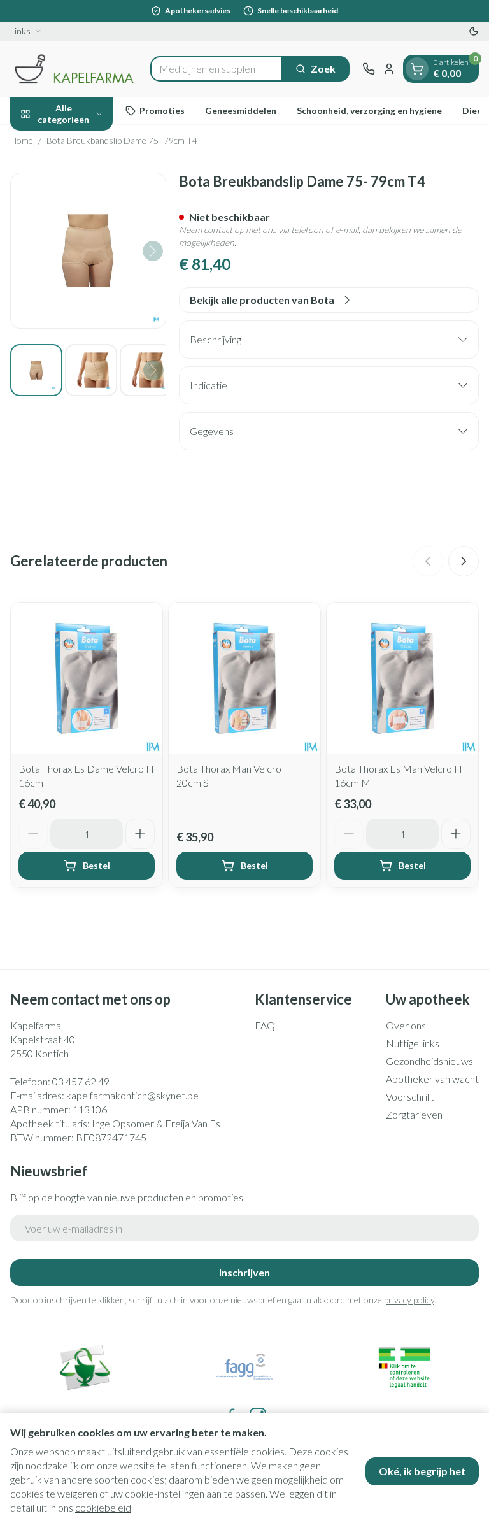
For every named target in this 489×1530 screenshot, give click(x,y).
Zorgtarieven (414, 1114)
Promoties (162, 110)
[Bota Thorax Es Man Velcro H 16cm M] (402, 678)
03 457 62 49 (81, 1081)
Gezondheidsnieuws (429, 1061)
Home (21, 140)
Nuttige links (412, 1043)
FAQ (265, 1025)
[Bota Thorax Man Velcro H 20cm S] (244, 678)
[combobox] (216, 69)
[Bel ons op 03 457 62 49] (368, 68)
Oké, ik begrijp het (422, 1471)
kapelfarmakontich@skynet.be (132, 1095)
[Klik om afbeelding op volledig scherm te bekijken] (88, 250)
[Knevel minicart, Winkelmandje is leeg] (417, 68)
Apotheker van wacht (432, 1079)
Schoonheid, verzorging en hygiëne (369, 110)
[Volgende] (153, 251)
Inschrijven (244, 1272)
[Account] (389, 68)
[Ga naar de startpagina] (74, 69)
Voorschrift (410, 1096)
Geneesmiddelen (240, 110)
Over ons (406, 1025)
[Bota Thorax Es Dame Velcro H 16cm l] (86, 678)
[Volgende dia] (463, 561)
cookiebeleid (103, 1507)
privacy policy (409, 1299)
